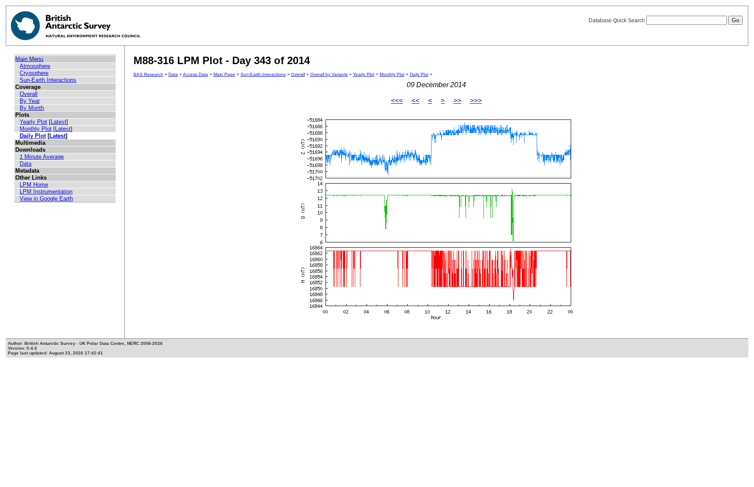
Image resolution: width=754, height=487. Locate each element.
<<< (397, 100)
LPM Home (34, 184)
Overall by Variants (329, 74)
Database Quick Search (617, 20)
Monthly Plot (35, 129)
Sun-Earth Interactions (48, 80)
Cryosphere (34, 73)
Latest (58, 122)
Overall (29, 94)
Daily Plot (33, 136)
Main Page (224, 74)
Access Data (195, 74)
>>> (476, 100)
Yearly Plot (33, 122)
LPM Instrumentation (46, 191)
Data (25, 163)
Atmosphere (35, 66)
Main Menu (29, 59)
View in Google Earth (46, 198)
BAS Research (148, 74)
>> (457, 100)
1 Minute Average (42, 156)
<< (415, 100)
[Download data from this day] (436, 319)
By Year (30, 101)
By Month (32, 108)
